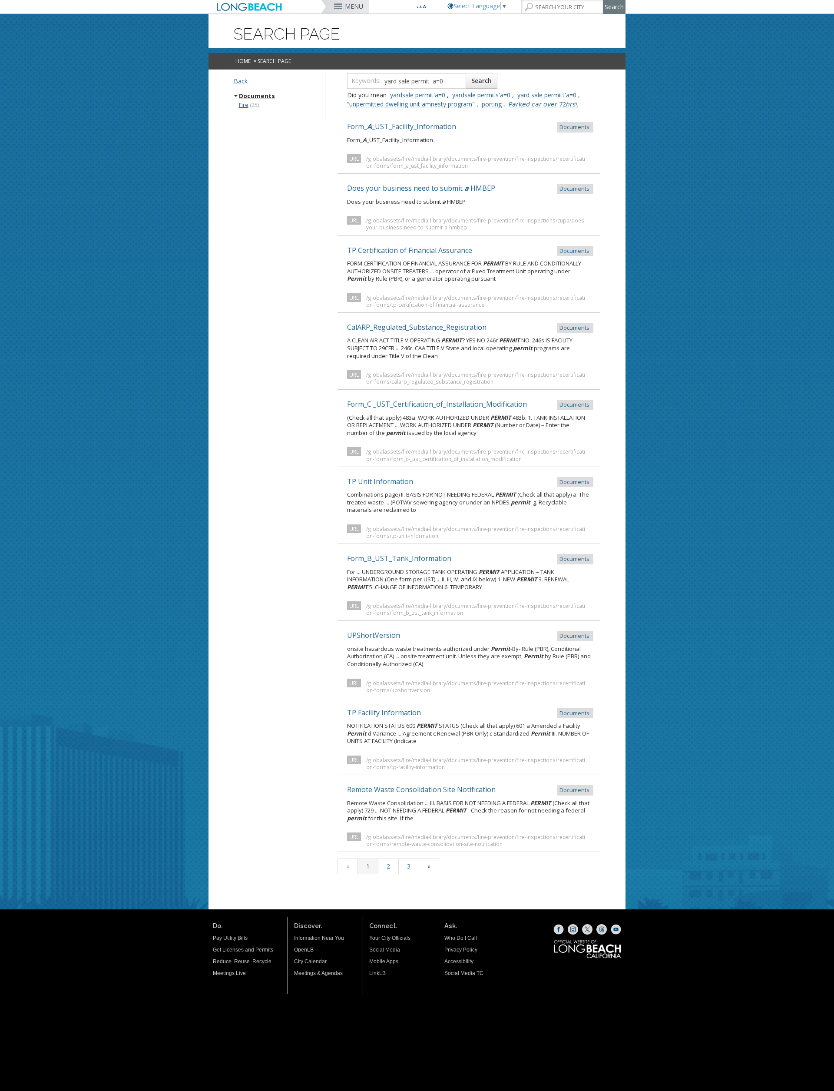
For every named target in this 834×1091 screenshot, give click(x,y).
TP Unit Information (469, 481)
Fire (243, 105)
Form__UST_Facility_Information (469, 126)
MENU (354, 6)
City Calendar (310, 961)
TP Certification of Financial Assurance (469, 250)
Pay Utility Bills (230, 938)
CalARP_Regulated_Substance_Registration (469, 327)
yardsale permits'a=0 (481, 95)
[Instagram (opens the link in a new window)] (573, 929)
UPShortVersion (469, 635)
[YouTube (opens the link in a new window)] (616, 929)
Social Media (384, 950)
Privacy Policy (460, 950)
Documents (257, 96)
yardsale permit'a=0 (417, 95)
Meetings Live (229, 973)
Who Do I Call (460, 938)
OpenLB (304, 950)
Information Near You (319, 938)
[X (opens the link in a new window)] (587, 929)
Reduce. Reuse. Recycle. (243, 961)
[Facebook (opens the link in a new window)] (558, 929)
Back (241, 81)
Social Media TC (463, 973)
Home (243, 61)
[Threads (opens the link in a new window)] (601, 929)
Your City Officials (389, 938)
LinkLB (377, 973)
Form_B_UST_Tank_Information (469, 558)
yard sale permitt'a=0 (546, 95)
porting (492, 104)
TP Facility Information (469, 712)
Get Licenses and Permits (243, 950)
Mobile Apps (383, 961)
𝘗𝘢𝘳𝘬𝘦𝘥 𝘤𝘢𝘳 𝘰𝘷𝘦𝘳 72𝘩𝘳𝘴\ (543, 104)
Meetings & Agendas (318, 973)
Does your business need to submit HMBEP (469, 188)
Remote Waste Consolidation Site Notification (469, 789)
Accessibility (458, 961)
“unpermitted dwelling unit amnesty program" (411, 104)
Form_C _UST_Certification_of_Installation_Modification (469, 404)
